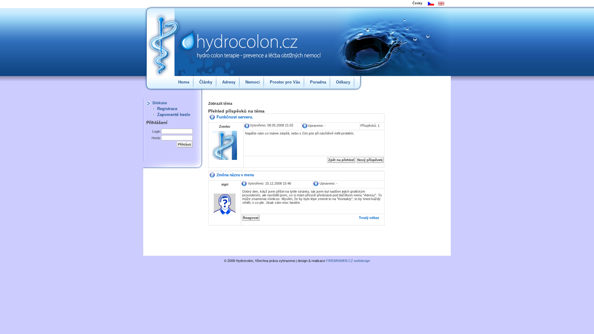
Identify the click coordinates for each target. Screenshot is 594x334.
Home (183, 82)
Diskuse (160, 103)
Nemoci (252, 82)
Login (156, 131)
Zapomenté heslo (173, 114)
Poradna (318, 82)
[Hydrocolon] (238, 38)
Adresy (228, 82)
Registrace (167, 108)
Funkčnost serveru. (235, 117)
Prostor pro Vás (285, 82)
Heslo (156, 138)
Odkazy (343, 82)
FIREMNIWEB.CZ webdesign (348, 261)
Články (205, 82)
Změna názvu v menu (235, 175)
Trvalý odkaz (369, 218)
